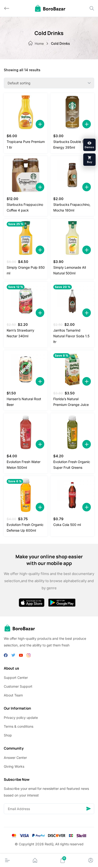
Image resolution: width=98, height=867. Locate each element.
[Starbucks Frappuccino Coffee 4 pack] (26, 175)
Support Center (16, 677)
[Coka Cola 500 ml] (72, 495)
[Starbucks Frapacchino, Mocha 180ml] (72, 175)
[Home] (35, 860)
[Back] (6, 8)
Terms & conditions (18, 726)
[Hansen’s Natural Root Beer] (26, 369)
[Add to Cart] (40, 124)
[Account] (90, 860)
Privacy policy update (21, 718)
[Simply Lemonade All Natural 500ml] (72, 238)
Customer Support (18, 686)
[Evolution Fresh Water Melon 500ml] (26, 432)
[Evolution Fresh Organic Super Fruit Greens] (72, 432)
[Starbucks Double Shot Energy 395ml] (72, 112)
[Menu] (7, 860)
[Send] (88, 808)
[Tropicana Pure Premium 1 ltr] (26, 112)
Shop (8, 735)
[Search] (91, 8)
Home (39, 43)
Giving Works (14, 766)
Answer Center (15, 758)
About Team (13, 695)
